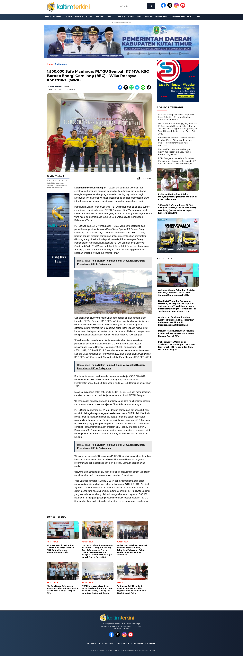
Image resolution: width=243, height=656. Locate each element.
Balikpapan (61, 64)
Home (48, 16)
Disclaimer (123, 644)
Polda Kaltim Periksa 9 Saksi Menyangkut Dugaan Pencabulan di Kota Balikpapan (177, 196)
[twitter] (170, 7)
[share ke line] (144, 89)
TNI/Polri (148, 16)
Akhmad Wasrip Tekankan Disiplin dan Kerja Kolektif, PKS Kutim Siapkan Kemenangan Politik (176, 117)
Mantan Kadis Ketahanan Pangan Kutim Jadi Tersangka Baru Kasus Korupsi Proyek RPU (174, 152)
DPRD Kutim (161, 16)
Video (131, 16)
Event (109, 16)
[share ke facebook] (120, 89)
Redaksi (109, 644)
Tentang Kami (93, 644)
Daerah (69, 16)
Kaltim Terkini (55, 87)
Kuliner (100, 16)
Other (197, 16)
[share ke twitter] (126, 89)
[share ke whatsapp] (132, 89)
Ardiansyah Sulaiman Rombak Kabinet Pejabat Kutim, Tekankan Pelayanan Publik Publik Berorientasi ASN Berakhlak (176, 141)
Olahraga (120, 16)
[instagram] (177, 7)
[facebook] (164, 7)
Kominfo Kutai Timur (181, 16)
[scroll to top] (233, 651)
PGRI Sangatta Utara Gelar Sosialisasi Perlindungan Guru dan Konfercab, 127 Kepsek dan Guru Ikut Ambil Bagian (177, 161)
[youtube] (183, 7)
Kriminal (79, 16)
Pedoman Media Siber (145, 644)
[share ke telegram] (138, 89)
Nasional (58, 16)
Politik (90, 16)
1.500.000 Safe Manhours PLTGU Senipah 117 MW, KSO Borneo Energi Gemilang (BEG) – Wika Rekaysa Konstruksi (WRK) (177, 209)
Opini (138, 16)
